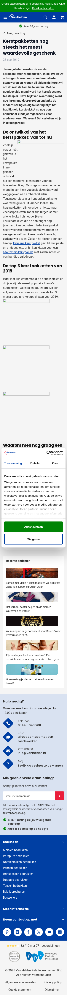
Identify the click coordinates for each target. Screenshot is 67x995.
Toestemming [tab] (13, 463)
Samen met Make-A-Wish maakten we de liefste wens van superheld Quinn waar (33, 584)
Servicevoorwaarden (37, 809)
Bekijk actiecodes (43, 8)
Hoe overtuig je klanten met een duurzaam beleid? (30, 681)
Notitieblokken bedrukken (19, 862)
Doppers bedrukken (15, 880)
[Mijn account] (54, 17)
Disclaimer (52, 989)
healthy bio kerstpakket (18, 252)
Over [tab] (55, 463)
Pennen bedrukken (15, 868)
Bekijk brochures (14, 891)
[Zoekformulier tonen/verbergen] (45, 17)
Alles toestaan (33, 526)
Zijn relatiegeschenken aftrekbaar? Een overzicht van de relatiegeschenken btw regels (32, 657)
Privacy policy (53, 982)
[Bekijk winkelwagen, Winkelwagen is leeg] (62, 17)
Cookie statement (19, 989)
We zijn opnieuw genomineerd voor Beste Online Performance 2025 (33, 633)
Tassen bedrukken (15, 885)
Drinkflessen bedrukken (18, 874)
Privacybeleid (10, 809)
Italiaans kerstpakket (26, 243)
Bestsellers (10, 897)
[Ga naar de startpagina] (18, 17)
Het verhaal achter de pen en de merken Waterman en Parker (28, 609)
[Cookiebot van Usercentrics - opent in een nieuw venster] (47, 452)
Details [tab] (34, 463)
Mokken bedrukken (15, 850)
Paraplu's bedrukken (16, 856)
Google (59, 809)
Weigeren (33, 538)
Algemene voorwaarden (20, 982)
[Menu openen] (5, 17)
